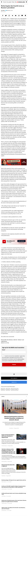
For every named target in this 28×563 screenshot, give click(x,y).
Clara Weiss (3, 10)
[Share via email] (15, 15)
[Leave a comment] (22, 15)
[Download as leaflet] (18, 15)
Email (3, 349)
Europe (7, 389)
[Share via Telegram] (12, 15)
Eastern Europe (14, 389)
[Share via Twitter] (6, 15)
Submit (14, 364)
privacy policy (21, 359)
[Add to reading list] (25, 15)
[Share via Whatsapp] (9, 15)
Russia (3, 389)
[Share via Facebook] (2, 15)
